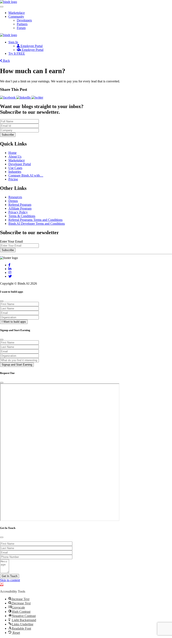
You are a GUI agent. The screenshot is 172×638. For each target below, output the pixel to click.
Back (6, 60)
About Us (14, 156)
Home (12, 153)
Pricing (13, 179)
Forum (21, 28)
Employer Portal (32, 50)
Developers (24, 20)
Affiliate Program (19, 208)
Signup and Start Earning (17, 364)
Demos (13, 201)
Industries (14, 171)
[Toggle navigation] (1, 6)
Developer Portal (19, 164)
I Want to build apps (14, 321)
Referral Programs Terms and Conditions (35, 220)
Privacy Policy (18, 212)
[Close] (1, 301)
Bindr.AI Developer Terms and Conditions (36, 223)
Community (16, 16)
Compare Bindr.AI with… (25, 175)
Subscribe (8, 134)
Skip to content (10, 580)
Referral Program (19, 204)
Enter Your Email (11, 241)
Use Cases (15, 168)
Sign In (13, 42)
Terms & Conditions (21, 216)
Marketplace (16, 13)
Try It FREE (16, 53)
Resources (15, 197)
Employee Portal (31, 46)
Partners (22, 24)
